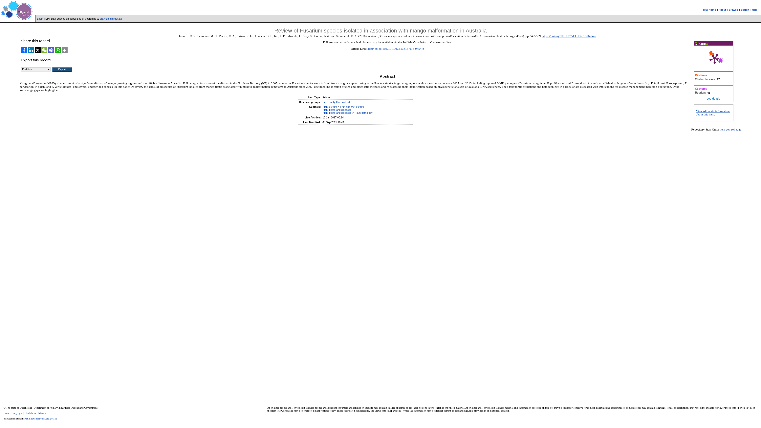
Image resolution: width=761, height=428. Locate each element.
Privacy (42, 413)
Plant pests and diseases (337, 109)
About (722, 9)
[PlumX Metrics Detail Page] (715, 58)
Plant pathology (364, 112)
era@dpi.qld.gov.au (111, 18)
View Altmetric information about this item (713, 113)
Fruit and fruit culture (352, 106)
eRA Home (709, 9)
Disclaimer (30, 413)
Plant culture (329, 106)
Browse (733, 9)
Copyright (17, 413)
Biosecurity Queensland (336, 102)
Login (40, 18)
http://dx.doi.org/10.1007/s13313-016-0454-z (395, 48)
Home (7, 413)
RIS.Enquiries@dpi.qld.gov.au (40, 418)
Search (745, 9)
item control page (730, 129)
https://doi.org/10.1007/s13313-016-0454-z (569, 36)
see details (713, 98)
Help (754, 9)
